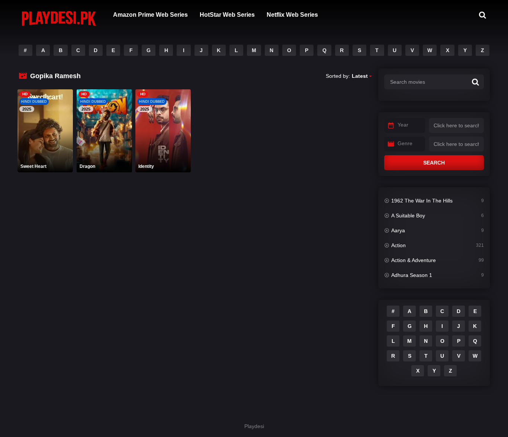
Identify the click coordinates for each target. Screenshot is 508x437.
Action (398, 245)
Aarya (398, 230)
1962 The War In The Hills (422, 201)
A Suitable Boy (408, 215)
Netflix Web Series (292, 15)
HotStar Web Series (227, 15)
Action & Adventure (413, 260)
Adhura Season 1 (411, 275)
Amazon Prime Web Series (150, 15)
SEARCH (434, 163)
